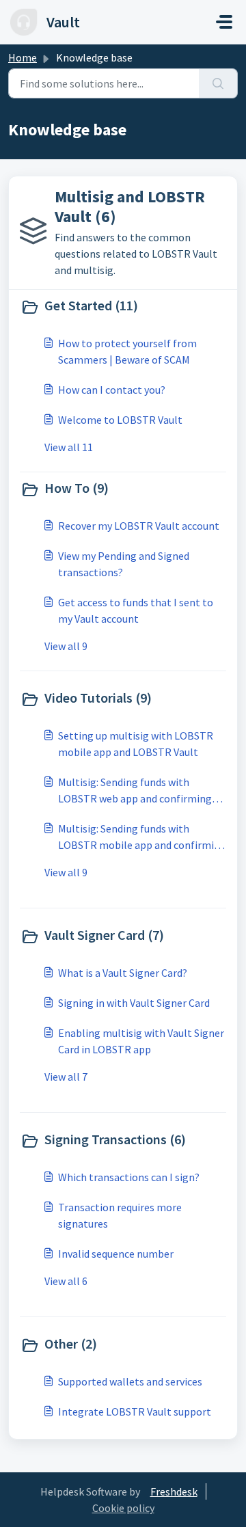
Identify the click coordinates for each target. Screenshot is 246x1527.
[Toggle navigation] (224, 22)
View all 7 (65, 1076)
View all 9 (65, 646)
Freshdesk (173, 1491)
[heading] (123, 307)
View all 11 (68, 447)
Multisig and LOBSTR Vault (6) (130, 206)
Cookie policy (123, 1508)
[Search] (218, 83)
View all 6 (65, 1281)
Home (22, 57)
